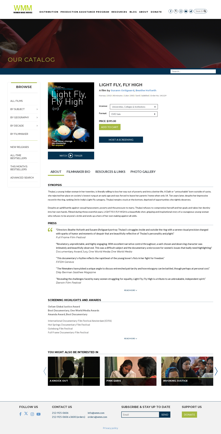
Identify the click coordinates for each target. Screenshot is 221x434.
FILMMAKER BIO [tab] (78, 171)
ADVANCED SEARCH (22, 177)
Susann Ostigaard (122, 90)
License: (103, 106)
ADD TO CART (109, 126)
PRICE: (107, 121)
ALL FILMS (16, 101)
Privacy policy (110, 428)
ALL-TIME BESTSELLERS (18, 157)
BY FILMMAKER (19, 134)
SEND (164, 414)
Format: (103, 113)
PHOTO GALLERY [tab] (143, 171)
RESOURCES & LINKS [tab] (110, 171)
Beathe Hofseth (146, 90)
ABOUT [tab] (55, 171)
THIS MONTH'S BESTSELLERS (18, 168)
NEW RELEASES (19, 147)
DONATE (189, 414)
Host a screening (121, 139)
